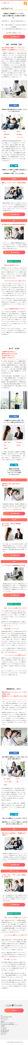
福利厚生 (2, 1021)
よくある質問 (3, 1028)
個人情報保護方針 (4, 1031)
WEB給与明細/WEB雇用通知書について (9, 1024)
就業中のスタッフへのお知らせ (7, 1022)
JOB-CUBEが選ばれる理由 (6, 1016)
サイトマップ (3, 1034)
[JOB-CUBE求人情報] (7, 2)
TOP (1, 1015)
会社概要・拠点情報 (5, 1030)
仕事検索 (2, 1025)
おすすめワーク (4, 1027)
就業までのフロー (4, 1018)
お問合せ (14, 1010)
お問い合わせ (3, 1033)
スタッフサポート (4, 1019)
